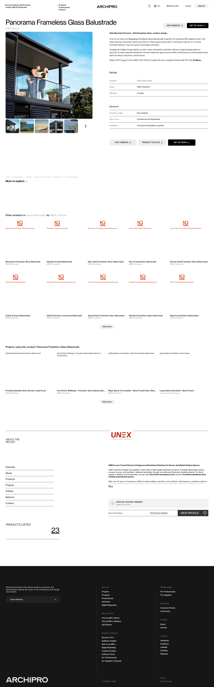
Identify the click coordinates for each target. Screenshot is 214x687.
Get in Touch (196, 25)
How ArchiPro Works (111, 618)
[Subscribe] (55, 599)
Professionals (21, 7)
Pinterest (164, 654)
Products (26, 5)
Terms (162, 678)
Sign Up (201, 6)
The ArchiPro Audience (111, 621)
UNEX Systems (12, 28)
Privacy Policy (166, 681)
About (162, 624)
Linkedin (163, 647)
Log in (124, 60)
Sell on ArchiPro (109, 644)
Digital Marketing (109, 647)
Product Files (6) (151, 142)
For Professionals (109, 658)
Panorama (133, 39)
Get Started (107, 625)
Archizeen (106, 602)
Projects (15, 5)
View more (107, 326)
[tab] (12, 126)
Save (39, 224)
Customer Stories (167, 608)
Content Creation (109, 651)
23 (55, 530)
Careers (163, 628)
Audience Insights (109, 641)
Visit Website (173, 25)
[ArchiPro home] (107, 6)
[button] (159, 513)
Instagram (164, 640)
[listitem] (8, 177)
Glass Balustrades (36, 215)
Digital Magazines (109, 605)
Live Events (165, 611)
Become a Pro (173, 6)
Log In (188, 6)
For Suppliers (166, 595)
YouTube (164, 650)
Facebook (164, 644)
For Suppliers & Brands (111, 661)
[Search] (149, 6)
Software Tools (108, 654)
